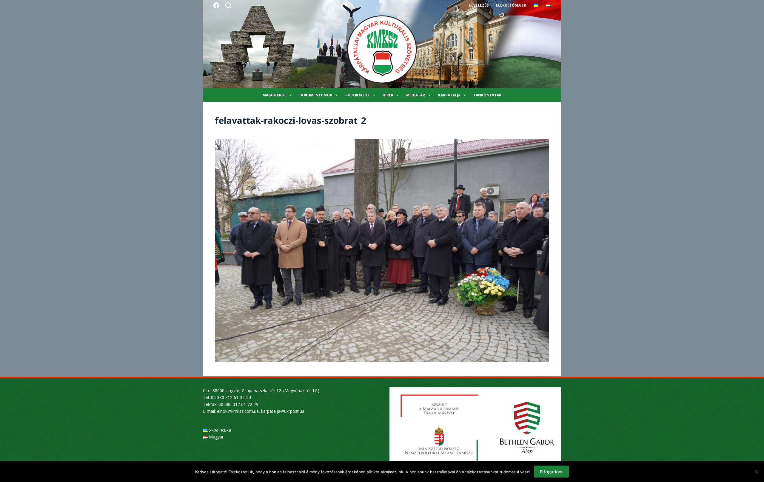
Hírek (388, 95)
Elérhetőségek (511, 5)
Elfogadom (551, 472)
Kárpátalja (449, 95)
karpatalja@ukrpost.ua (282, 411)
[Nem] (757, 472)
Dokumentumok (315, 95)
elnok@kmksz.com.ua (238, 411)
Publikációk (357, 95)
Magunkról (274, 95)
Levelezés (479, 5)
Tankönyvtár (487, 95)
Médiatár (415, 95)
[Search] (228, 5)
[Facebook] (216, 5)
